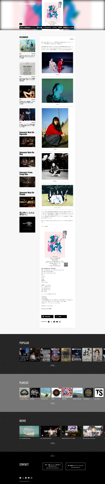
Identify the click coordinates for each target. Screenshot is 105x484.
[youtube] (57, 322)
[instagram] (60, 322)
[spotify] (49, 322)
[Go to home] (27, 3)
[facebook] (54, 322)
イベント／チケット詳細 (46, 308)
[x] (51, 322)
